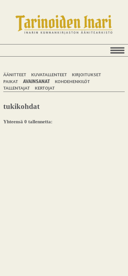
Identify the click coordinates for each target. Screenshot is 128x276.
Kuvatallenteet (49, 74)
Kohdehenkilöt (72, 81)
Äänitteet (14, 74)
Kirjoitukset (86, 74)
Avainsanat (36, 81)
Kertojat (45, 88)
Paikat (10, 81)
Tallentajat (16, 88)
